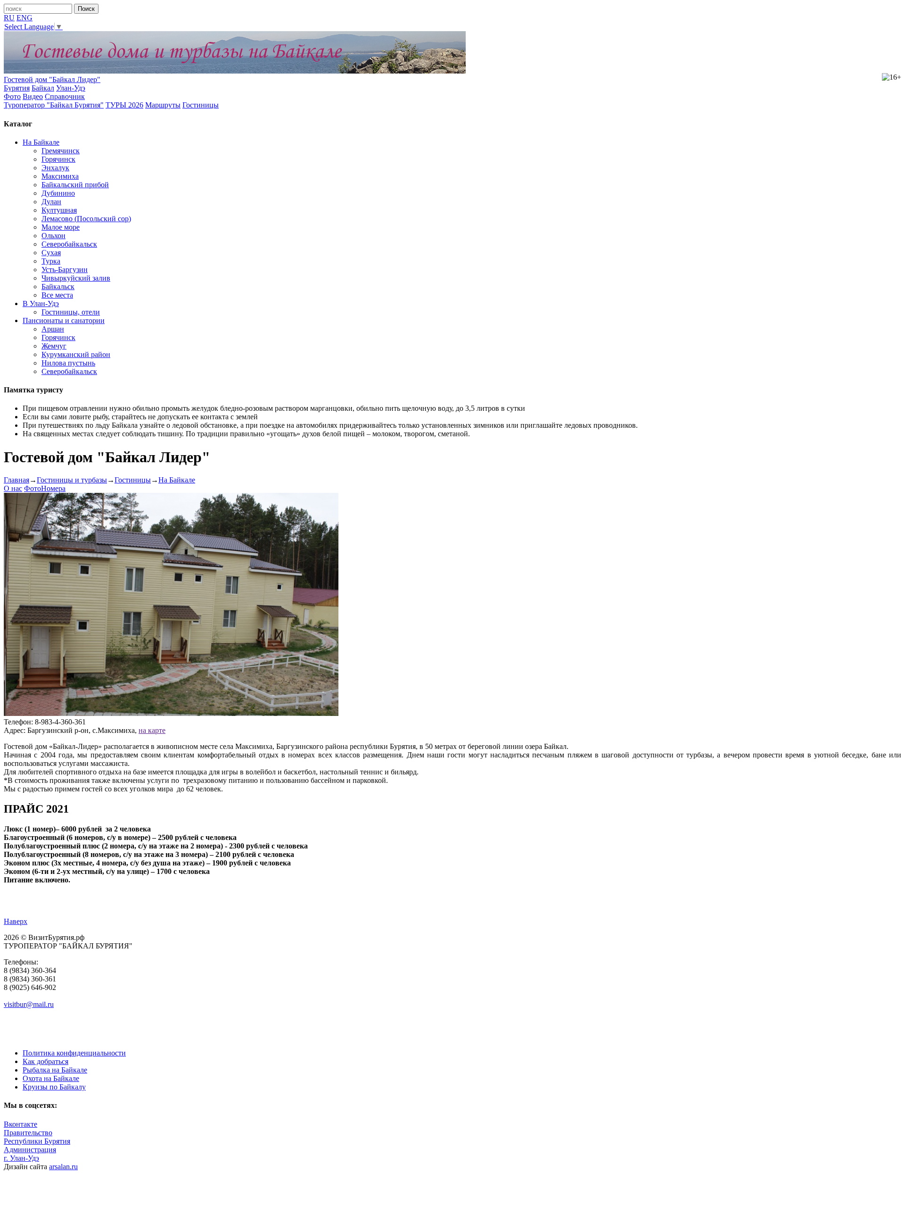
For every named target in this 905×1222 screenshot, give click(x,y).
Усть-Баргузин (64, 270)
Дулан (51, 202)
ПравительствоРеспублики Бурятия (37, 1137)
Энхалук (55, 168)
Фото (12, 96)
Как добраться (45, 1061)
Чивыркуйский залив (75, 278)
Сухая (51, 253)
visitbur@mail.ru (29, 1004)
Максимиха (60, 176)
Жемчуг (53, 346)
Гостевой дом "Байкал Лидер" (52, 79)
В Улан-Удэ (41, 303)
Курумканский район (75, 354)
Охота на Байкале (51, 1078)
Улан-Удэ (70, 88)
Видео (33, 96)
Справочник (65, 96)
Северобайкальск (69, 244)
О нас (13, 488)
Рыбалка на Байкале (55, 1070)
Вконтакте (20, 1124)
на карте (152, 730)
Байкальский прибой (75, 185)
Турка (50, 261)
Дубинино (58, 193)
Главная (16, 480)
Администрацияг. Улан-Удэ (30, 1154)
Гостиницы (200, 105)
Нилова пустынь (68, 363)
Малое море (60, 227)
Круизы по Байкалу (54, 1087)
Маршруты (163, 105)
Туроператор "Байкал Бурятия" (54, 105)
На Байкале (41, 142)
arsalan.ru (63, 1167)
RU (9, 18)
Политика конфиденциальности (74, 1053)
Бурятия (17, 88)
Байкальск (57, 287)
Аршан (52, 329)
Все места (57, 295)
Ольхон (53, 236)
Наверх (15, 921)
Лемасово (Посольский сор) (86, 219)
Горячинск (58, 159)
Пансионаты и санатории (64, 320)
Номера (53, 488)
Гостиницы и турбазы (72, 480)
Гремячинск (60, 151)
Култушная (59, 210)
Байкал (43, 88)
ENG (24, 18)
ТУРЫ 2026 (124, 105)
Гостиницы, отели (70, 312)
